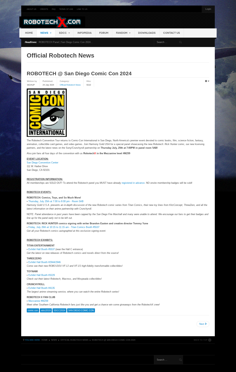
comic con (33, 310)
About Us (31, 9)
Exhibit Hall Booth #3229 (41, 275)
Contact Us (171, 32)
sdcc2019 (46, 310)
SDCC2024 (59, 310)
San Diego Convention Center (42, 162)
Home (29, 32)
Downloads (147, 32)
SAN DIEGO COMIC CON (81, 310)
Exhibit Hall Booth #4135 (41, 288)
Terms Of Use (66, 9)
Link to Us (82, 9)
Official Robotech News (70, 85)
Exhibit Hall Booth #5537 (41, 249)
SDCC (63, 32)
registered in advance (133, 182)
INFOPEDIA (84, 32)
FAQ (53, 9)
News (44, 32)
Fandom (122, 32)
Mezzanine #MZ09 (38, 301)
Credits (44, 9)
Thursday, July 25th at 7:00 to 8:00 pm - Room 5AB (56, 201)
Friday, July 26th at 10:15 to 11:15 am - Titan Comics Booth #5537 (63, 227)
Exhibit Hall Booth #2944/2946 (44, 262)
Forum (103, 32)
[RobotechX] (52, 21)
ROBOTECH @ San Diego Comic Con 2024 (79, 73)
